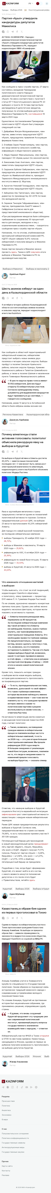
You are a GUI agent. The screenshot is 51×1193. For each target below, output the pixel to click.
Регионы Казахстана (13, 414)
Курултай (7, 889)
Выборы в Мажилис (13, 269)
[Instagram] (3, 31)
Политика (6, 1106)
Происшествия (8, 1101)
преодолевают (41, 844)
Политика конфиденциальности (15, 1138)
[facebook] (17, 1087)
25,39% (7, 555)
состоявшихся (35, 114)
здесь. (32, 880)
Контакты (6, 1171)
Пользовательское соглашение (15, 1133)
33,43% (19, 563)
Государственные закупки (13, 1152)
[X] (21, 31)
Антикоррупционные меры (13, 1147)
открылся (44, 1036)
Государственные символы (13, 1143)
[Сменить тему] (39, 3)
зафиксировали (9, 814)
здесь (14, 252)
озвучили (35, 252)
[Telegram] (12, 31)
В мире (5, 1119)
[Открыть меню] (47, 3)
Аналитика (6, 1110)
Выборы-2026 (16, 10)
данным (24, 520)
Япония (37, 1056)
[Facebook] (17, 31)
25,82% (19, 548)
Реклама (5, 1175)
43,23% (7, 570)
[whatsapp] (7, 31)
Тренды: (5, 10)
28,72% (7, 541)
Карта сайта (7, 1166)
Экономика (6, 1115)
